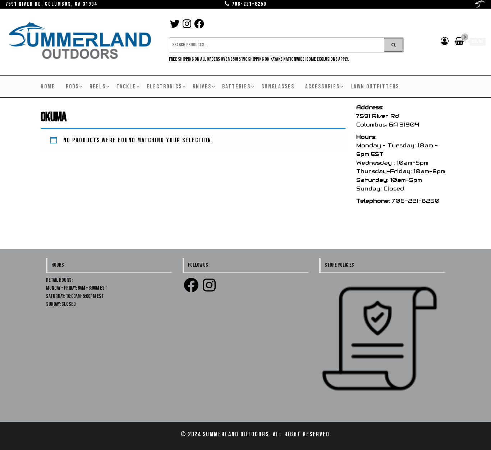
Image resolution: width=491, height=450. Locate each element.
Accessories (322, 86)
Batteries (236, 86)
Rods (72, 86)
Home (48, 86)
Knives (202, 86)
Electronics (164, 86)
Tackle (126, 86)
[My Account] (445, 41)
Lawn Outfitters (374, 86)
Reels (98, 86)
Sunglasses (277, 86)
